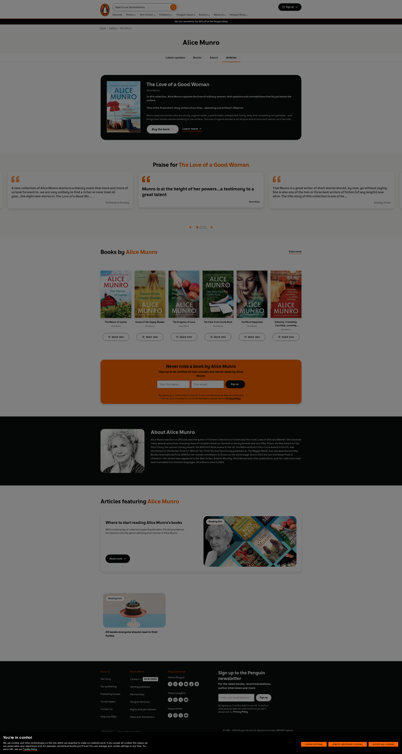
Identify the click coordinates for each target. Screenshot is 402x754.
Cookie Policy (30, 749)
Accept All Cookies (383, 744)
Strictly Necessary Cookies (347, 744)
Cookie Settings (314, 744)
